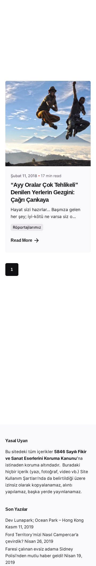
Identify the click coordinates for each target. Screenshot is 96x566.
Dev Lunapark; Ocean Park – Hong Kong (44, 520)
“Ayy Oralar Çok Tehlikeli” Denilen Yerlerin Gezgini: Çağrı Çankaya (44, 192)
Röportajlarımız (27, 227)
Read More (21, 240)
